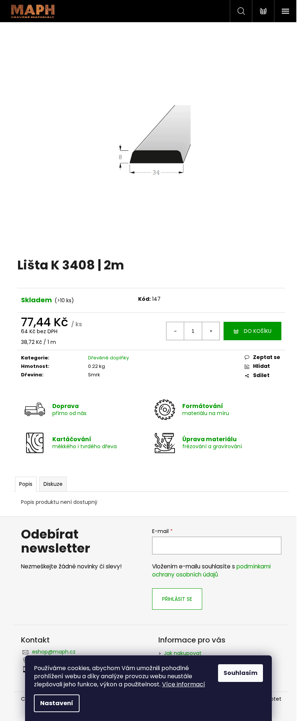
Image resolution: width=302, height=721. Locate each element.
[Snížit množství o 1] (175, 331)
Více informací (183, 684)
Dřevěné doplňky (108, 357)
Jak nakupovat (182, 653)
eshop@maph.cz (54, 651)
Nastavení (56, 703)
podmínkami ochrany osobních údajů (211, 570)
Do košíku (257, 331)
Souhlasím (240, 673)
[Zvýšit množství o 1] (211, 331)
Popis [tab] (25, 484)
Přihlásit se (177, 599)
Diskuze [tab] (53, 484)
